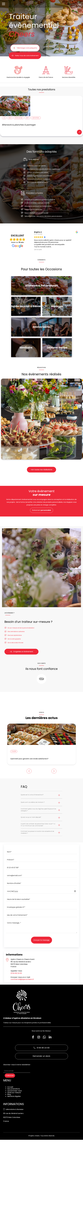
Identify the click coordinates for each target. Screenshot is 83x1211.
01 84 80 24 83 (16, 973)
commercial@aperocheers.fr (22, 979)
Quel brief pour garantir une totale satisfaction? (29, 759)
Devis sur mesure (14, 1092)
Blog (9, 1094)
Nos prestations (13, 1089)
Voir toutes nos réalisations (41, 469)
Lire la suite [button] (38, 250)
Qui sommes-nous (14, 1091)
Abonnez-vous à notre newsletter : (17, 1065)
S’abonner (10, 1075)
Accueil (10, 1087)
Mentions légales (14, 1096)
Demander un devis (41, 1056)
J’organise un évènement (23, 651)
